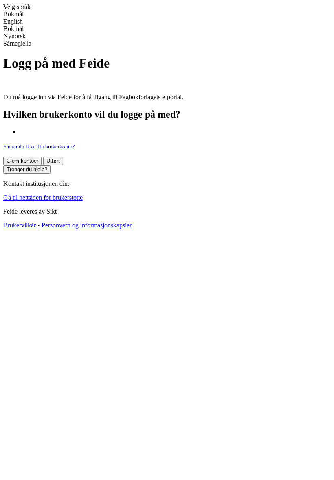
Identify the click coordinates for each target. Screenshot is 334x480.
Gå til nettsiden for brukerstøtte (43, 197)
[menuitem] (167, 21)
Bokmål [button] (13, 14)
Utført (53, 161)
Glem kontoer (22, 161)
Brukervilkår (20, 225)
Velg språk (17, 6)
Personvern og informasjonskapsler (87, 225)
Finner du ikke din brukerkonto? (39, 147)
